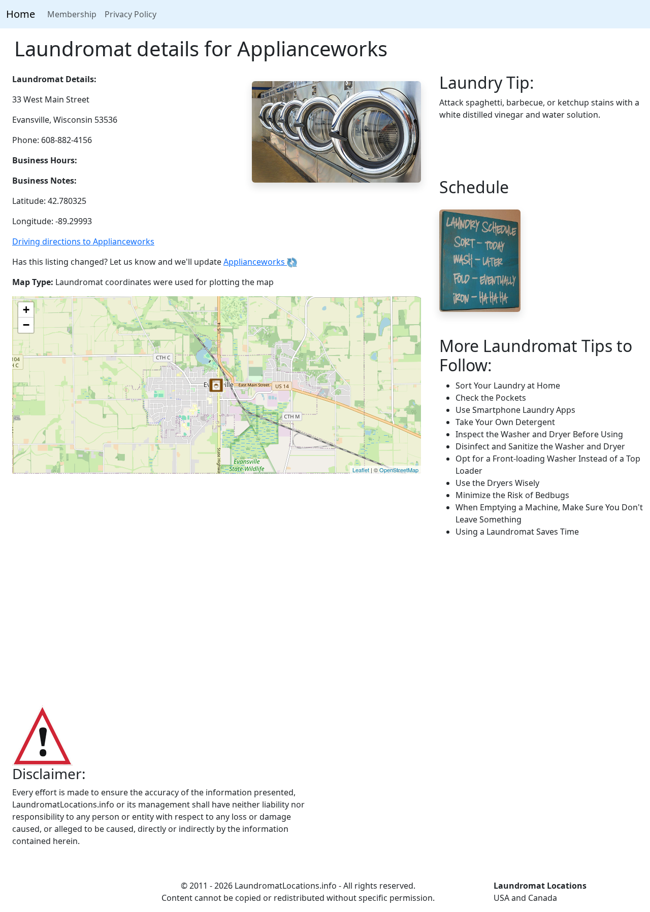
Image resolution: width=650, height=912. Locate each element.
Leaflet (360, 470)
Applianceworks (255, 261)
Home (20, 14)
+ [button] (26, 309)
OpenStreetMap (398, 470)
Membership (71, 14)
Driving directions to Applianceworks (83, 241)
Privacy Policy (130, 14)
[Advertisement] (325, 622)
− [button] (26, 325)
